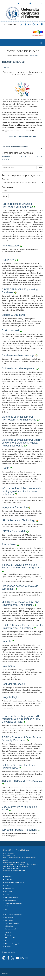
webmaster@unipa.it (18, 870)
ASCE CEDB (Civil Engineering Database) (20, 291)
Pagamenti (8, 947)
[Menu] (41, 43)
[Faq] (30, 3)
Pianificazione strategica (12, 923)
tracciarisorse (34, 55)
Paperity (6, 641)
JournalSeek (9, 544)
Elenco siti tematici (10, 900)
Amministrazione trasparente (13, 914)
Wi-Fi (6, 906)
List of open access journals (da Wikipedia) (20, 587)
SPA (14, 24)
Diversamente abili (10, 929)
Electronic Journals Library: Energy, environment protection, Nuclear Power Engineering (22, 442)
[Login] (41, 3)
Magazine (8, 932)
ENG (10, 24)
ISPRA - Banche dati (13, 531)
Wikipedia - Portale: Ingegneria (19, 829)
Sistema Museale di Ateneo (13, 941)
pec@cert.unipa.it (13, 868)
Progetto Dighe (10, 697)
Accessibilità (8, 876)
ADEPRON (8, 259)
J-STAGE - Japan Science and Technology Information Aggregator (22, 566)
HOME (9, 55)
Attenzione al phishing (11, 897)
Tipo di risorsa (7, 187)
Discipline (5, 179)
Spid (6, 909)
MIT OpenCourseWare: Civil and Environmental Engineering (20, 603)
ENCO (5, 468)
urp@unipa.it (12, 866)
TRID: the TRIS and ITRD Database (22, 781)
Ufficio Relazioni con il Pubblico (14, 882)
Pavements (8, 666)
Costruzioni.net (10, 330)
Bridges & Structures (14, 314)
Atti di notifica (9, 926)
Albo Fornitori (9, 920)
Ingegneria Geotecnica (15, 507)
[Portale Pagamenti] (24, 3)
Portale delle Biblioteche (22, 51)
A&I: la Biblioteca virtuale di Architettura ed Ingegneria (17, 205)
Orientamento (9, 879)
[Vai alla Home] (22, 11)
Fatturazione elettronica (12, 938)
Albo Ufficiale (9, 917)
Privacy (7, 894)
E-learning (8, 935)
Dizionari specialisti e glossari (18, 368)
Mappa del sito (9, 888)
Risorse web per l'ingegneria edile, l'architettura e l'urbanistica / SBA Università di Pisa (21, 719)
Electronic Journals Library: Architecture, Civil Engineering (19, 418)
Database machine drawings (18, 355)
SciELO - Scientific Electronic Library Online (18, 766)
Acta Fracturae (10, 245)
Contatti (5, 860)
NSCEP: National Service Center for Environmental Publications (22, 626)
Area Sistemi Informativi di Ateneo (21, 970)
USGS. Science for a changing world (19, 808)
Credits (7, 885)
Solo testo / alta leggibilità (12, 944)
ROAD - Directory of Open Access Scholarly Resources (21, 739)
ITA (5, 24)
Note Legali (8, 891)
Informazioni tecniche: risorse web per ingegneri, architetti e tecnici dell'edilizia (21, 491)
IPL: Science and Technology (18, 520)
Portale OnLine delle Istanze (13, 903)
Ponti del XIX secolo (13, 683)
